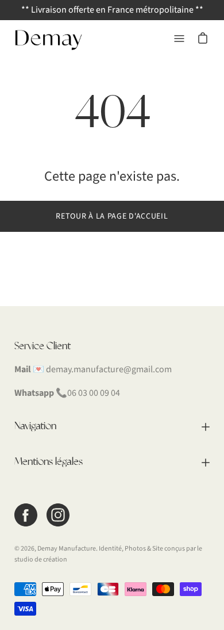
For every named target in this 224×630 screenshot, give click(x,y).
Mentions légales (48, 462)
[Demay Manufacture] (48, 38)
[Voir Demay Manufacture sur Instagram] (58, 514)
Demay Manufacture (66, 548)
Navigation (35, 426)
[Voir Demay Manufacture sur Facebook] (25, 514)
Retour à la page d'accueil (112, 216)
